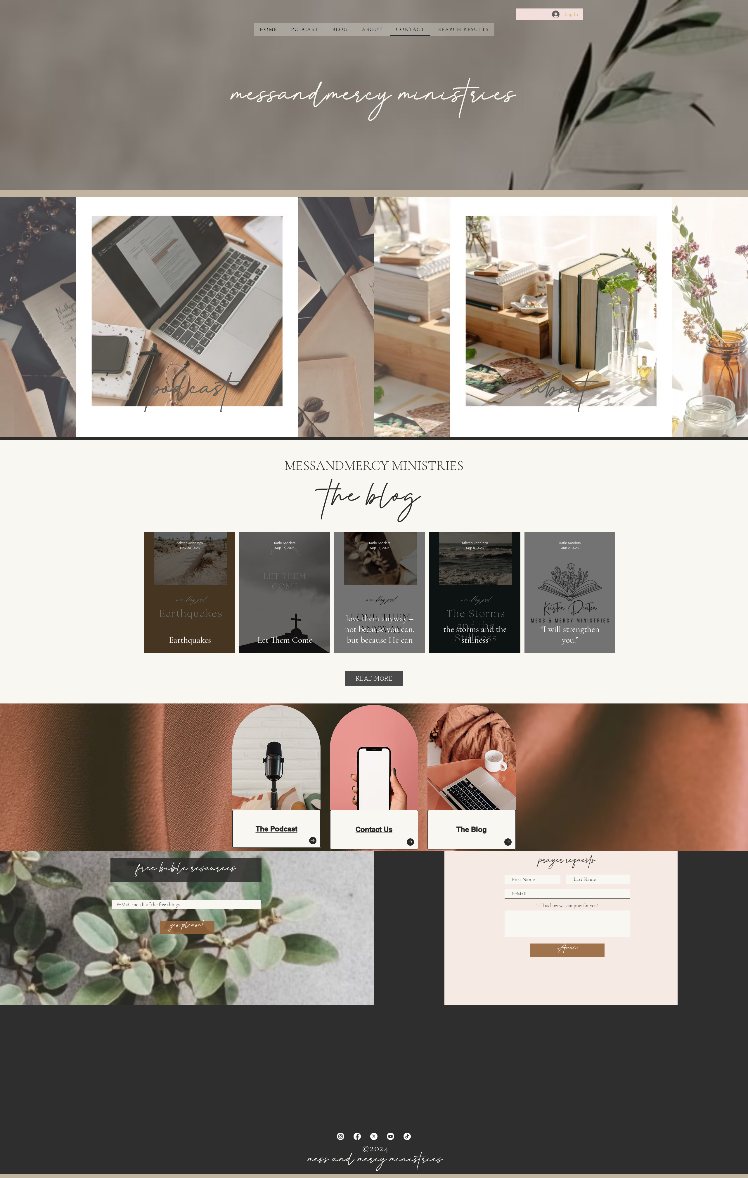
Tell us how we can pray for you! (567, 905)
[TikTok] (407, 1136)
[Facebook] (357, 1136)
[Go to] (312, 840)
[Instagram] (340, 1136)
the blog (374, 505)
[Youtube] (390, 1136)
